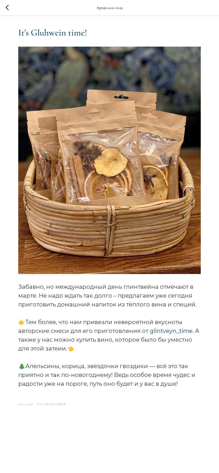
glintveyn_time (171, 330)
